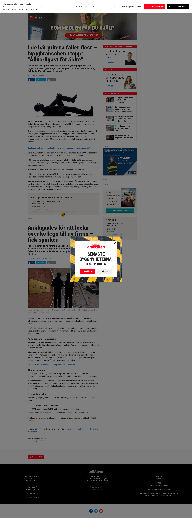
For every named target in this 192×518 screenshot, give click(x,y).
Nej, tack (104, 271)
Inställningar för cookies (131, 7)
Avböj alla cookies (177, 7)
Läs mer (35, 9)
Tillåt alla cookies (155, 7)
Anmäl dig (88, 271)
